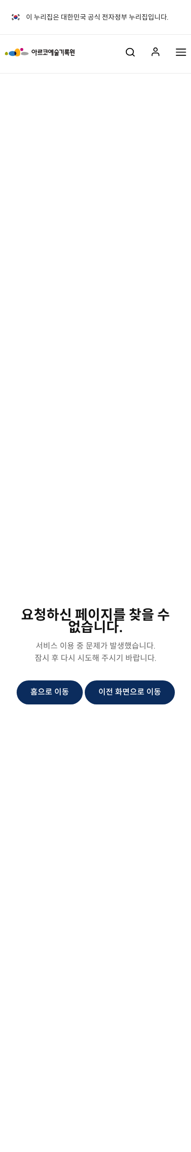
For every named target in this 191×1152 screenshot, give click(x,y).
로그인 (155, 52)
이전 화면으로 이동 (129, 692)
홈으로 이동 (49, 692)
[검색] (130, 52)
